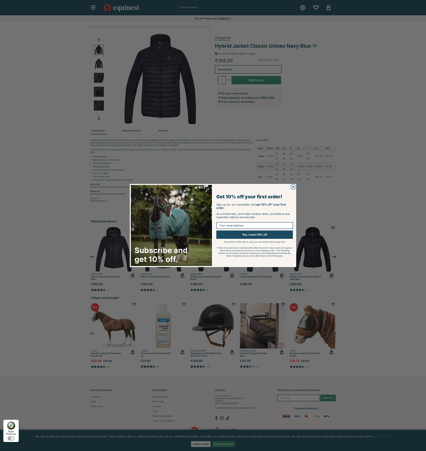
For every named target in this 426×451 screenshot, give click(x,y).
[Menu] (17, 422)
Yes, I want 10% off (254, 234)
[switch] (11, 438)
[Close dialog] (293, 187)
